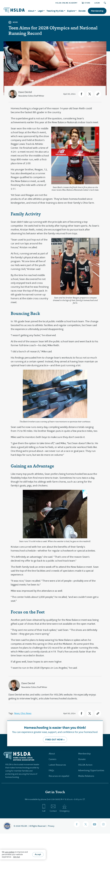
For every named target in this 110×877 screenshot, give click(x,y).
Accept (38, 854)
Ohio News (25, 713)
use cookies (9, 852)
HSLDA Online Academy (66, 3)
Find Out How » (55, 739)
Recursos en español (59, 775)
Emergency (64, 811)
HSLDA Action (85, 764)
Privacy (51, 826)
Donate (82, 10)
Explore (71, 10)
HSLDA (24, 826)
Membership (97, 10)
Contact (53, 811)
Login (97, 3)
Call (43, 811)
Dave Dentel (25, 92)
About (52, 753)
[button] (81, 94)
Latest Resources (57, 764)
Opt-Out (16, 857)
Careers (52, 759)
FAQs (51, 770)
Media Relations (86, 775)
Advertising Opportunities (91, 770)
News (17, 713)
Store (87, 3)
